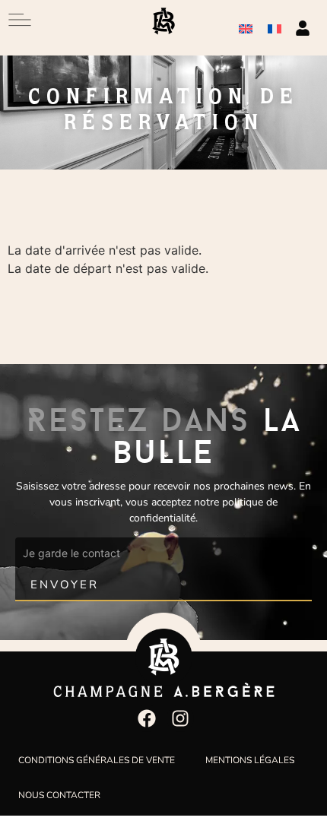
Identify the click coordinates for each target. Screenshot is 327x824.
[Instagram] (180, 718)
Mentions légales (249, 760)
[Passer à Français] (274, 27)
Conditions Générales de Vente (96, 760)
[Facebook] (146, 718)
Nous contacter (59, 795)
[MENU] (20, 20)
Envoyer (64, 584)
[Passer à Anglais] (245, 27)
